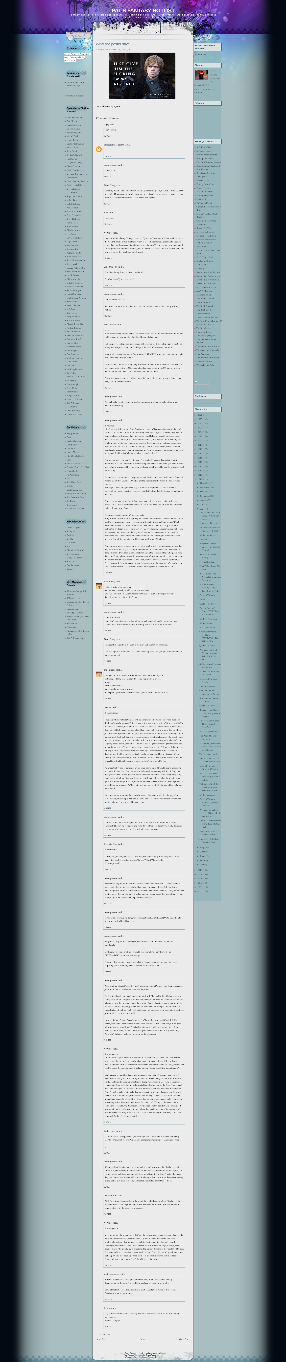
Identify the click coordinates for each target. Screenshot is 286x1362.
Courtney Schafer (74, 339)
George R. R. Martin (76, 267)
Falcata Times (202, 180)
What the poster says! (113, 44)
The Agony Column (205, 298)
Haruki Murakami (75, 294)
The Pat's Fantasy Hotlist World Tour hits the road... (210, 823)
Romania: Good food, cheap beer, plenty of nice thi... (209, 713)
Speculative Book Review (208, 272)
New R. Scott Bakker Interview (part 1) (208, 840)
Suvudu (70, 568)
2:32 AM (107, 1187)
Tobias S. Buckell (74, 154)
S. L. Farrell (72, 192)
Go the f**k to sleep (208, 618)
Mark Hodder (73, 226)
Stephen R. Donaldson (77, 173)
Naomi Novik (73, 301)
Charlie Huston (73, 230)
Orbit (69, 459)
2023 (200, 427)
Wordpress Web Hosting (135, 1357)
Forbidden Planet (204, 203)
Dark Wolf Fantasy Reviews (208, 162)
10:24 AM (108, 1299)
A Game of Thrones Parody (208, 556)
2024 (200, 423)
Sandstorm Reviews (205, 260)
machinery (109, 581)
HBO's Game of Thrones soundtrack (210, 665)
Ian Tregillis (72, 380)
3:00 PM (107, 971)
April (202, 851)
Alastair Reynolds (75, 324)
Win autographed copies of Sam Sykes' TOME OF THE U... (210, 746)
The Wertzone (202, 353)
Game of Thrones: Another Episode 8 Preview (209, 802)
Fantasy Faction (203, 187)
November (205, 487)
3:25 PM (107, 661)
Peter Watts (72, 388)
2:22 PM (107, 603)
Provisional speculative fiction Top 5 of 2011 (210, 529)
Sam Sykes (71, 372)
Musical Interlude (207, 561)
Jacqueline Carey (74, 162)
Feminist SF (201, 199)
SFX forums (72, 623)
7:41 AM (107, 156)
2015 (200, 461)
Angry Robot (72, 433)
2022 (200, 431)
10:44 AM (108, 388)
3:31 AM (107, 1265)
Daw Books (72, 444)
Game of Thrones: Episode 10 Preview (209, 692)
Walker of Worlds (204, 361)
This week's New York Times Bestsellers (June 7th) (209, 724)
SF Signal (71, 531)
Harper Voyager (73, 452)
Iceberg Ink (201, 224)
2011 (200, 479)
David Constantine (75, 169)
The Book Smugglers (205, 306)
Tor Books (71, 500)
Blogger (163, 1353)
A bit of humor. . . (207, 535)
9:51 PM (107, 1040)
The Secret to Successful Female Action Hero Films (210, 515)
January (203, 864)
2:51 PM (107, 630)
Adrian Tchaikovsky (76, 376)
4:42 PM (107, 835)
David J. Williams (75, 399)
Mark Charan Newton (76, 297)
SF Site (70, 538)
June (202, 508)
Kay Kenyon (72, 245)
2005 (200, 891)
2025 (200, 419)
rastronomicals (111, 1273)
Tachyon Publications (76, 493)
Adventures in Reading (206, 154)
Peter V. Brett (72, 147)
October (203, 491)
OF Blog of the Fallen (206, 235)
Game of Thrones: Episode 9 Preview (208, 767)
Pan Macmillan (73, 463)
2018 (200, 449)
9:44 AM (107, 903)
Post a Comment (103, 1333)
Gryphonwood (73, 565)
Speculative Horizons (206, 283)
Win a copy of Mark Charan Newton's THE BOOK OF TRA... (208, 654)
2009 (200, 874)
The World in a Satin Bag (207, 357)
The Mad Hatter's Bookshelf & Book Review (208, 323)
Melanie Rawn (73, 320)
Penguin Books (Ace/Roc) (78, 467)
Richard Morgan (74, 290)
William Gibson (74, 211)
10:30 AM (108, 258)
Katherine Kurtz (74, 252)
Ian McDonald (73, 275)
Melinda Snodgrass (75, 357)
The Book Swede (204, 309)
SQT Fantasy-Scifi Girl (206, 287)
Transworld (72, 504)
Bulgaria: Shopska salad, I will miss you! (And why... (210, 547)
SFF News (71, 542)
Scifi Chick (201, 264)
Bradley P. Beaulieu (75, 143)
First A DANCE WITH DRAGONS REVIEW (210, 760)
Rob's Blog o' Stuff (204, 257)
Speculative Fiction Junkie (208, 276)
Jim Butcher (72, 158)
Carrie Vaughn (73, 384)
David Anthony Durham (77, 181)
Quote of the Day (207, 603)
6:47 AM (107, 136)
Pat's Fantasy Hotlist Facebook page (76, 84)
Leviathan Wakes (207, 686)
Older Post (184, 1339)
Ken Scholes (72, 342)
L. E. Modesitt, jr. (74, 282)
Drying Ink (201, 176)
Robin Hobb (72, 222)
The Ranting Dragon (205, 335)
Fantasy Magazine (204, 195)
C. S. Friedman (73, 203)
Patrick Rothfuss (74, 327)
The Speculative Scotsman (208, 346)
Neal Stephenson (74, 369)
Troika (202, 599)
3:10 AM (107, 1326)
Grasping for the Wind (206, 220)
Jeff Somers (72, 361)
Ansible (70, 535)
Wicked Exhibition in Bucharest (209, 673)
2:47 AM (107, 1122)
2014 (200, 466)
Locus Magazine (74, 527)
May (202, 847)
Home (142, 1339)
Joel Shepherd (73, 350)
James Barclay (73, 139)
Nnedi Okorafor (73, 305)
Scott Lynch (72, 263)
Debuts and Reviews (205, 172)
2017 (200, 453)
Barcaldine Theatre (114, 144)
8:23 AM (107, 176)
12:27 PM (108, 572)
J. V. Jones (71, 233)
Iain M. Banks (73, 136)
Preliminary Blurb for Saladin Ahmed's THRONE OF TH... (208, 787)
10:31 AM (108, 285)
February (204, 860)
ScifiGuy (200, 268)
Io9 (68, 546)
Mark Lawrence (74, 256)
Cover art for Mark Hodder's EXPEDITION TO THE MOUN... (208, 636)
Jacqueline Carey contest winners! (207, 833)
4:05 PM (107, 808)
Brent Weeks (72, 391)
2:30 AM (107, 1153)
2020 (200, 440)
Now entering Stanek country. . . (208, 700)
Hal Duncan (72, 177)
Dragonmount (73, 608)
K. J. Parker (72, 309)
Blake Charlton (73, 166)
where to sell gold (112, 1320)
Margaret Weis (73, 395)
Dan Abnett (72, 121)
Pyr (68, 478)
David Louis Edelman (76, 185)
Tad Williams (73, 403)
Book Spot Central (75, 612)
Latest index (202, 54)
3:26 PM (107, 698)
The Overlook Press (75, 497)
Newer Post (101, 1339)
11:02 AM (108, 411)
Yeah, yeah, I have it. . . (209, 523)
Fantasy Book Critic (205, 184)
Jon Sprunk (72, 365)
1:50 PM (107, 927)
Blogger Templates (135, 1355)
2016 (200, 457)
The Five (203, 539)
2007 (200, 882)
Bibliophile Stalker (205, 158)
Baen (69, 437)
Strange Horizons (74, 557)
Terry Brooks (72, 151)
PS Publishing (73, 474)
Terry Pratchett (73, 316)
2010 (200, 869)
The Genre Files (203, 313)
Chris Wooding (73, 410)
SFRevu (70, 561)
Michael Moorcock (75, 286)
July (202, 504)
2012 (200, 474)
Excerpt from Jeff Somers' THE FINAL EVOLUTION (209, 611)
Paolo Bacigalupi (74, 132)
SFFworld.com (73, 598)
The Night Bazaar (204, 331)
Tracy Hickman (73, 218)
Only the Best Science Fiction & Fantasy (206, 241)
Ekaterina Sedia (74, 346)
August (203, 500)
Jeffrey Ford (72, 200)
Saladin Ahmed (73, 128)
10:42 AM (108, 316)
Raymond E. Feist (75, 196)
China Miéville (73, 278)
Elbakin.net (72, 627)
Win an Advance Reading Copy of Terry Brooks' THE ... (209, 587)
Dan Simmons (73, 354)
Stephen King (73, 248)
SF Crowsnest (73, 553)
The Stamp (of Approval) (207, 350)
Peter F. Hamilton (74, 215)
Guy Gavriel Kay (74, 237)
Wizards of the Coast (76, 508)
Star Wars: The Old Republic (207, 737)
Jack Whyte (72, 406)
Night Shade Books (75, 455)
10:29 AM (108, 224)
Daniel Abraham (74, 124)
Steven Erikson (73, 188)
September (205, 495)
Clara (107, 1307)
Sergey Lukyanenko (76, 260)
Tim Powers (72, 312)
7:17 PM (107, 1214)
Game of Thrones (207, 595)
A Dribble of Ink (203, 147)
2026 (200, 414)
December (204, 482)
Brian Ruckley (73, 331)
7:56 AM (107, 869)
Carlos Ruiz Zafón (75, 414)
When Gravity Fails (205, 365)
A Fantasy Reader (204, 150)
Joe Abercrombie (74, 117)
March (203, 855)
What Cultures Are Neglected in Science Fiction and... (210, 577)
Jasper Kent (72, 241)
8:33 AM (107, 203)
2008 (200, 878)
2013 (200, 470)
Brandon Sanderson (75, 335)
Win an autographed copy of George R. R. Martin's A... (210, 813)
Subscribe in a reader (73, 95)
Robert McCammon (75, 271)
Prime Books (72, 470)
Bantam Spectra (74, 440)
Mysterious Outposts (205, 231)
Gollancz (71, 448)
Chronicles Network (76, 550)
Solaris (70, 485)
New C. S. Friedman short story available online (209, 776)
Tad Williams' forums (76, 637)
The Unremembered (208, 754)
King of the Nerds (204, 228)
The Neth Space (203, 328)
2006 (200, 887)
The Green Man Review (207, 317)
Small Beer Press (74, 482)
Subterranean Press (75, 489)
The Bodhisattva (203, 302)
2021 (200, 436)
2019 (200, 444)
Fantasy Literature (204, 191)
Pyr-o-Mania (202, 246)
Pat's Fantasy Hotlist (143, 10)
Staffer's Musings (204, 291)
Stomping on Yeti (204, 294)
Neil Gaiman (72, 207)
